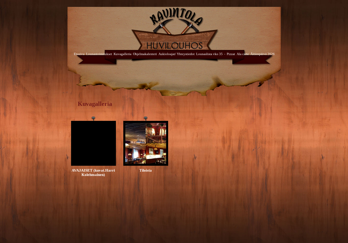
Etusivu (79, 54)
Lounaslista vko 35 (209, 54)
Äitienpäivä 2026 (262, 54)
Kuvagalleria (122, 54)
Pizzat (231, 54)
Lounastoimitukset (99, 54)
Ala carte (243, 54)
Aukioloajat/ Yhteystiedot (176, 54)
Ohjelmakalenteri (145, 54)
